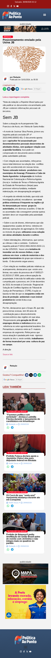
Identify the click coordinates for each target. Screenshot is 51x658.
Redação (13, 366)
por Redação (15, 77)
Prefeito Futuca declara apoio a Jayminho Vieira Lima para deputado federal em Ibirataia (22, 458)
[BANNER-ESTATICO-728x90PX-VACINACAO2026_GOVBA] (25, 31)
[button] (44, 15)
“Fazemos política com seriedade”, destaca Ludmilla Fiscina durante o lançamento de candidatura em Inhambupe (23, 418)
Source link (8, 354)
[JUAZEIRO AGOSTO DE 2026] (25, 583)
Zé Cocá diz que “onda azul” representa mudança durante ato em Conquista (23, 497)
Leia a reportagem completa (16, 97)
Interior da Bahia (17, 411)
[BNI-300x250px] (25, 618)
